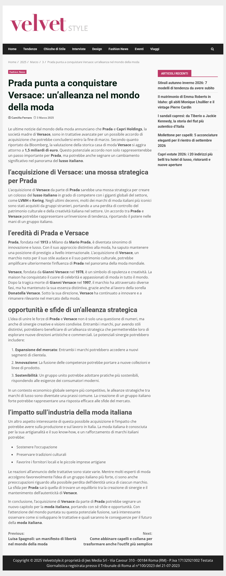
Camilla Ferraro (21, 118)
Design (97, 49)
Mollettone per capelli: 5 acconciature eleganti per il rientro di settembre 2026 (188, 140)
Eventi (139, 49)
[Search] (212, 49)
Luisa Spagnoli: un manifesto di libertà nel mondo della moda (42, 538)
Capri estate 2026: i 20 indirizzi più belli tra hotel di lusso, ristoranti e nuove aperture (185, 159)
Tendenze (30, 49)
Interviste (79, 49)
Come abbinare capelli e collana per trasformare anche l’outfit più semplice (117, 538)
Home (12, 49)
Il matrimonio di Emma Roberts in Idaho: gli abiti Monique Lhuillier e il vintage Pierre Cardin (186, 102)
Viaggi (154, 49)
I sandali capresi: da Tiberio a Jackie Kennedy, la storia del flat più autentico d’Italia (187, 121)
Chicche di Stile (55, 49)
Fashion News (118, 49)
